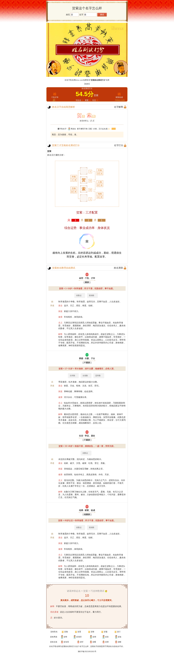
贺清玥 (79, 637)
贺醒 (119, 642)
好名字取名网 (54, 646)
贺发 (107, 637)
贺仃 (119, 632)
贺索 (49, 151)
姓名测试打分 (70, 646)
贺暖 (94, 642)
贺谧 (105, 632)
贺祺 (107, 642)
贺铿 (65, 637)
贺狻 (92, 632)
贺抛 (66, 632)
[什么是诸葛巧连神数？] (106, 591)
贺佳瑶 (66, 642)
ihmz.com (79, 80)
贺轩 (81, 642)
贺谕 (119, 637)
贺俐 (94, 637)
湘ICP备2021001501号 (87, 651)
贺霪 (79, 632)
